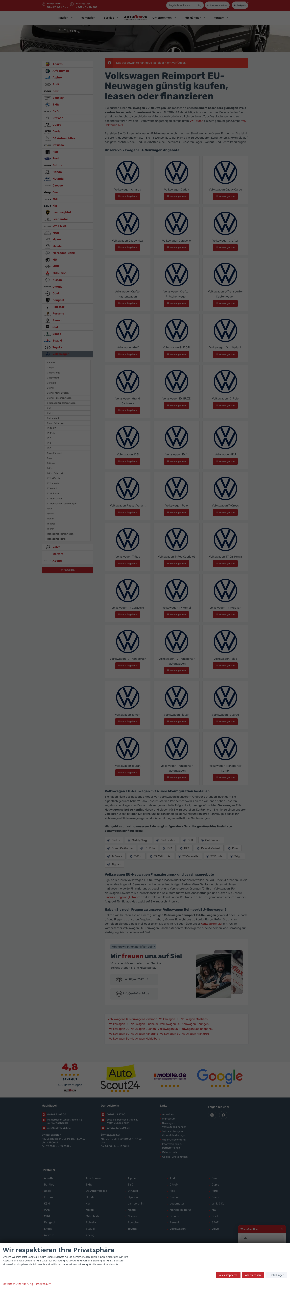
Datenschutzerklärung (18, 1284)
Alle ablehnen (253, 1275)
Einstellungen (276, 1275)
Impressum (43, 1284)
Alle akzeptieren (228, 1275)
